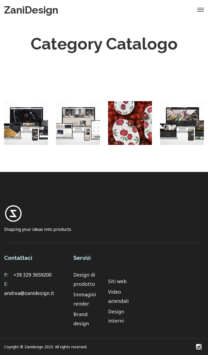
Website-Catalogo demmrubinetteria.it (78, 126)
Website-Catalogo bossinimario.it (26, 126)
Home (65, 60)
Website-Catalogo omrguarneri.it (182, 126)
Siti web (117, 281)
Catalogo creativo (130, 125)
